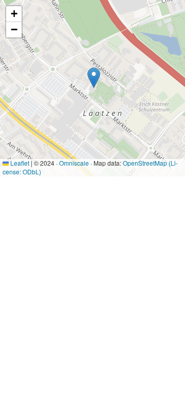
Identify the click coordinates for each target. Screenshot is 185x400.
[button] (93, 77)
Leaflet (19, 162)
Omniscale (74, 162)
